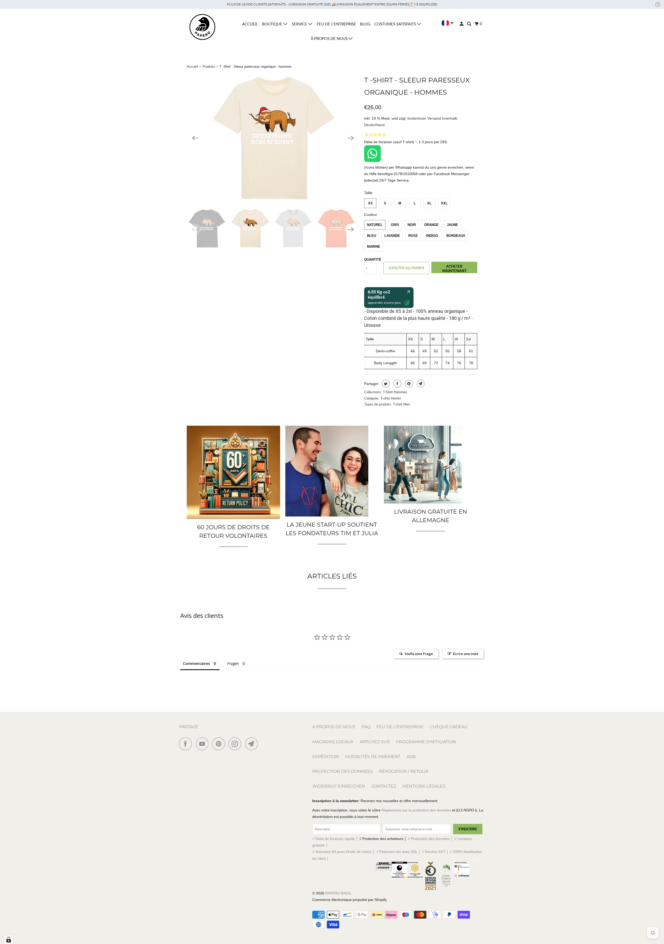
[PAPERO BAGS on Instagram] (236, 743)
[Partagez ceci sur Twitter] (385, 384)
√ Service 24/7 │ (436, 852)
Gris (395, 225)
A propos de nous (333, 726)
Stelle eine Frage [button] (419, 653)
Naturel (375, 225)
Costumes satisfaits (395, 24)
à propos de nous (330, 38)
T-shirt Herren (391, 398)
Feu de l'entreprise (336, 24)
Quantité (372, 259)
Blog (365, 24)
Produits (209, 66)
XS (370, 203)
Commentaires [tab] (196, 663)
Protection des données (342, 771)
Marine (373, 247)
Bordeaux (455, 236)
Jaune (452, 225)
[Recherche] (469, 24)
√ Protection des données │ (431, 839)
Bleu (371, 236)
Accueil (250, 24)
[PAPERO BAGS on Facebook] (187, 743)
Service (300, 24)
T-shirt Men (401, 404)
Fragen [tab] (233, 663)
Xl (429, 203)
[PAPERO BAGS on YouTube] (203, 743)
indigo (432, 236)
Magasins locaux (333, 741)
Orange (431, 225)
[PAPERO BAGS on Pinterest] (219, 743)
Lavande (392, 236)
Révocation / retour (403, 771)
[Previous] (195, 138)
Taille (368, 193)
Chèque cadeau (449, 726)
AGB (411, 756)
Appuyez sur (375, 741)
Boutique (272, 24)
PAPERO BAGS (338, 893)
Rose (413, 236)
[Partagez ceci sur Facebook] (396, 384)
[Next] (350, 138)
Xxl (444, 203)
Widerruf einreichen (338, 786)
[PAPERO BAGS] (202, 27)
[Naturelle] (273, 138)
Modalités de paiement (372, 756)
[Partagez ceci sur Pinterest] (408, 384)
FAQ (366, 726)
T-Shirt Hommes (395, 392)
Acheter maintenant (454, 268)
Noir (411, 225)
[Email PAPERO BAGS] (253, 743)
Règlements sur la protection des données (416, 810)
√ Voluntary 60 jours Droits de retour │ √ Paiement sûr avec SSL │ (367, 852)
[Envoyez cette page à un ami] (420, 384)
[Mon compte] (462, 24)
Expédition (325, 756)
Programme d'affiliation (426, 741)
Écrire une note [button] (465, 653)
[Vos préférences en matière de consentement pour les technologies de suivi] (8, 939)
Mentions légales (423, 786)
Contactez (383, 786)
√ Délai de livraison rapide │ (335, 839)
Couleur (370, 214)
